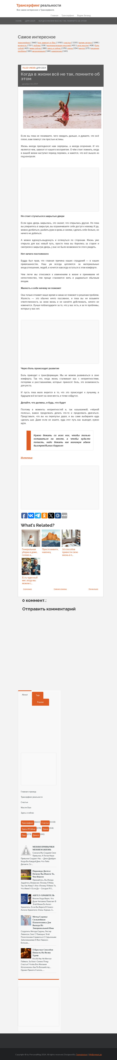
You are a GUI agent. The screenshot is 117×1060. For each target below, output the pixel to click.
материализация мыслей (59, 45)
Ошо (24, 835)
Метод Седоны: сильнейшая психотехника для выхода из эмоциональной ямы (43, 922)
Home (19, 21)
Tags (38, 695)
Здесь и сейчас (27, 813)
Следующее (27, 589)
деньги (36, 835)
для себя (30, 21)
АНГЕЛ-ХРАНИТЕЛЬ (44, 895)
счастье (67, 42)
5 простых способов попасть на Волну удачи (43, 952)
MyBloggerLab (95, 1054)
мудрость (22, 45)
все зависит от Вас (47, 42)
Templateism (81, 1054)
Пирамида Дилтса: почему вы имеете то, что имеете (44, 874)
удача (70, 48)
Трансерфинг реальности (32, 797)
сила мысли (83, 45)
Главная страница (60, 589)
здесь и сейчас (54, 48)
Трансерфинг (67, 15)
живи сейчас (36, 48)
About (25, 694)
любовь (37, 45)
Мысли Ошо (26, 807)
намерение (56, 51)
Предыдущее (93, 589)
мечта (82, 48)
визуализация (39, 51)
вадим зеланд (85, 42)
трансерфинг (24, 42)
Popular (40, 702)
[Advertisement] (60, 189)
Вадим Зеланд (84, 15)
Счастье (24, 802)
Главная (54, 15)
